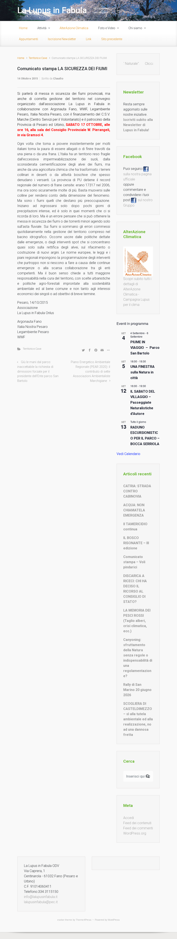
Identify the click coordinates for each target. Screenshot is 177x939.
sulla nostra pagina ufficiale (137, 174)
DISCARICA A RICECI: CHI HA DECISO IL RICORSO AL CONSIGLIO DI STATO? (135, 589)
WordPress (114, 919)
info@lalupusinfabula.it (40, 897)
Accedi (128, 818)
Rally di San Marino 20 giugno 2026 (137, 690)
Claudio (58, 78)
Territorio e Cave (38, 58)
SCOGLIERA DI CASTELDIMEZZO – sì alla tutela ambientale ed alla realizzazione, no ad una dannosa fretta (138, 719)
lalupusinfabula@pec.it (41, 902)
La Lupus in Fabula (52, 10)
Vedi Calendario (128, 454)
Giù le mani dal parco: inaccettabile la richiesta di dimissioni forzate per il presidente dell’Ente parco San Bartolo (37, 371)
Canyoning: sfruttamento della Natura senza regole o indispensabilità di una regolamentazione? (137, 658)
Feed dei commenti (138, 828)
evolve (60, 919)
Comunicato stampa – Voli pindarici (134, 562)
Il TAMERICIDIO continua (135, 526)
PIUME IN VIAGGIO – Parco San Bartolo (145, 347)
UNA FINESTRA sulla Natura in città (142, 372)
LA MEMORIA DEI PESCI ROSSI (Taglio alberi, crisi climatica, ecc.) (136, 620)
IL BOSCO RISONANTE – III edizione (136, 543)
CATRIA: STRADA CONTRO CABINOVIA (137, 491)
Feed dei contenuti (137, 823)
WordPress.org (134, 833)
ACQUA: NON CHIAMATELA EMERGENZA (134, 510)
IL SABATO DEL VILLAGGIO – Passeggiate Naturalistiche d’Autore (142, 402)
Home (20, 58)
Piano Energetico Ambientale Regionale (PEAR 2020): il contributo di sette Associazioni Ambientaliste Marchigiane (90, 371)
